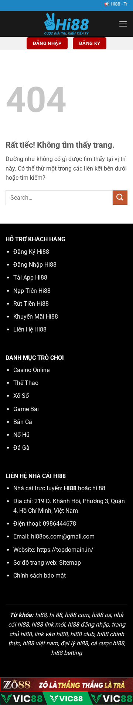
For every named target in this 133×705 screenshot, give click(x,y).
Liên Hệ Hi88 (30, 329)
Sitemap (70, 562)
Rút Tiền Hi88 (31, 303)
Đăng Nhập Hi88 (35, 264)
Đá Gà (21, 447)
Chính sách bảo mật (39, 575)
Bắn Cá (22, 421)
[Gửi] (120, 197)
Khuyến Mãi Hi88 (35, 316)
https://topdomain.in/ (65, 549)
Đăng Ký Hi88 (31, 251)
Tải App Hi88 (30, 277)
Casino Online (31, 369)
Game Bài (26, 409)
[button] (123, 24)
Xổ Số (21, 395)
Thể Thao (25, 382)
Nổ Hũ (21, 434)
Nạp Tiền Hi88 (32, 290)
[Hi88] (66, 24)
